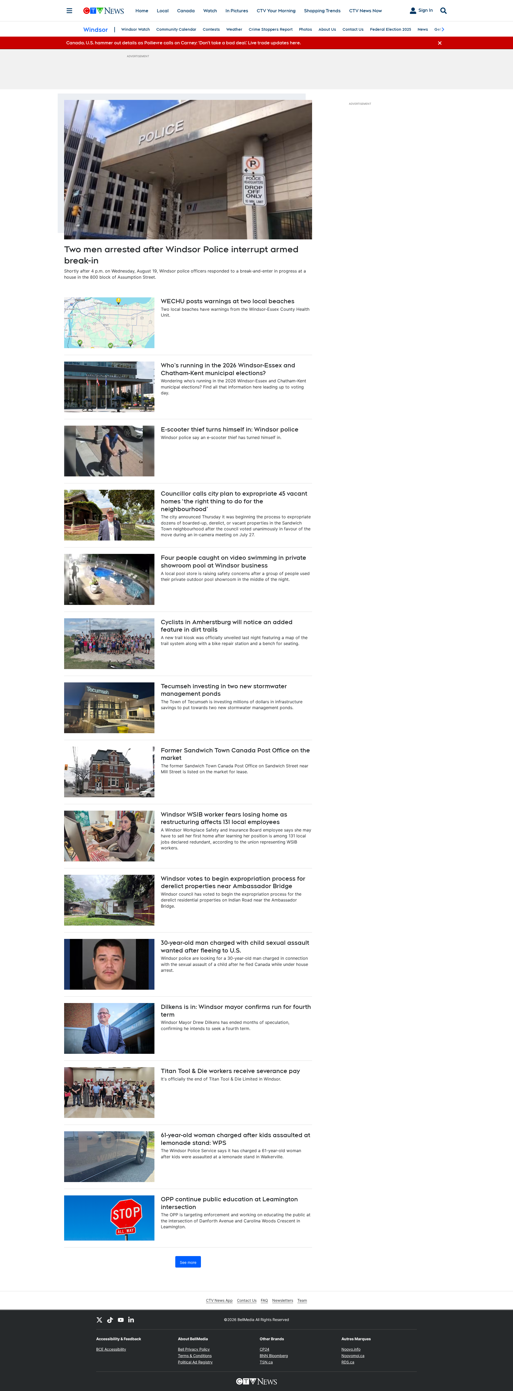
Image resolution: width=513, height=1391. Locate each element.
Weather (234, 29)
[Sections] (69, 10)
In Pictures (237, 10)
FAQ (264, 1300)
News (423, 29)
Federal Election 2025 (390, 29)
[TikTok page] (110, 1319)
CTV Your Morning (276, 10)
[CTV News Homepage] (103, 10)
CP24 (264, 1349)
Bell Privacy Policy (194, 1349)
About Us (327, 29)
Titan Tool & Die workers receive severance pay (230, 1070)
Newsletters (282, 1300)
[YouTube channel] (121, 1319)
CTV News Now (365, 10)
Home (141, 10)
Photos (305, 29)
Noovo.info (350, 1349)
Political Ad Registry (195, 1362)
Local (163, 10)
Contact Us (353, 29)
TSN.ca (266, 1362)
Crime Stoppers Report (271, 29)
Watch (210, 10)
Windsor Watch (135, 29)
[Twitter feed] (99, 1319)
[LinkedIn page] (131, 1319)
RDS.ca (347, 1362)
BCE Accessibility (111, 1349)
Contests (211, 29)
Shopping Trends (322, 10)
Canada (186, 10)
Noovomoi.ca (352, 1355)
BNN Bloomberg (274, 1355)
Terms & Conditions (195, 1355)
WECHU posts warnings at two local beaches (227, 301)
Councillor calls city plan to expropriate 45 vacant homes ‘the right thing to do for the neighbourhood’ (234, 501)
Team (302, 1300)
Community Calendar (176, 29)
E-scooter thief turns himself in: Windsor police (229, 429)
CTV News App (219, 1300)
